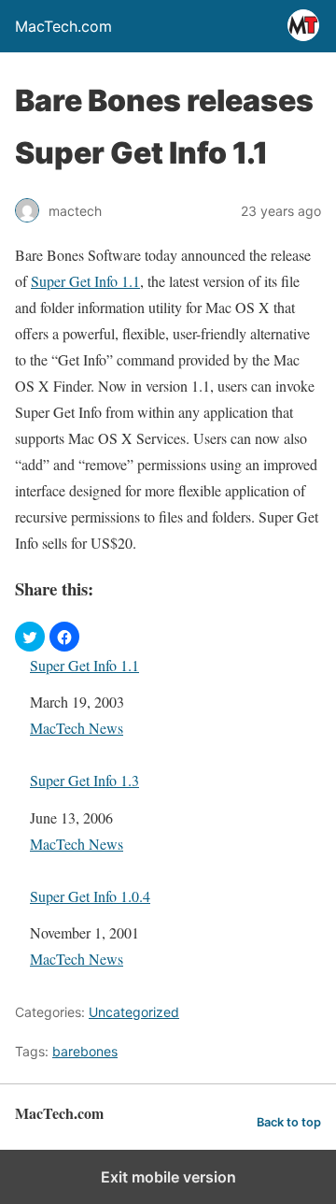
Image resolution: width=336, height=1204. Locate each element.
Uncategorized (134, 1012)
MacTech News (76, 728)
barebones (85, 1051)
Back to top (289, 1122)
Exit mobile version (168, 1177)
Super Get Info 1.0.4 (90, 896)
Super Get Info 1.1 (85, 281)
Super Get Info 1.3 (84, 780)
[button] (30, 637)
